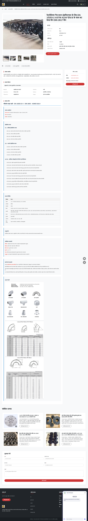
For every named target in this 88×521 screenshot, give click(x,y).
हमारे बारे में (39, 4)
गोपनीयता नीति (32, 512)
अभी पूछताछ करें (75, 84)
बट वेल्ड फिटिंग (10, 9)
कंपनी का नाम (47, 456)
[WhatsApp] (84, 262)
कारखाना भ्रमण (46, 4)
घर (23, 4)
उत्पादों (27, 4)
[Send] (85, 519)
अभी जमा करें (44, 480)
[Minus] (85, 492)
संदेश (5, 469)
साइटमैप (31, 509)
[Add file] (64, 519)
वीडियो (33, 4)
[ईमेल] (84, 258)
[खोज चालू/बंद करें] (78, 4)
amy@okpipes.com (74, 75)
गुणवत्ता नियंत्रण (54, 4)
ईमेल (46, 462)
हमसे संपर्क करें (32, 506)
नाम (5, 456)
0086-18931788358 (75, 78)
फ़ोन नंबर (5, 462)
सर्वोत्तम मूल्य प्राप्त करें (24, 426)
